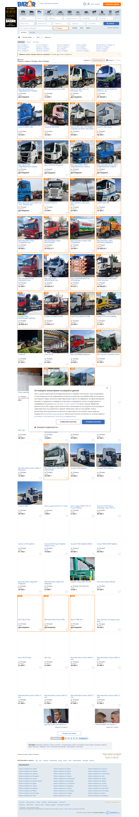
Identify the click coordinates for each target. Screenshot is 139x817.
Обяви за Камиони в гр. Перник (62, 776)
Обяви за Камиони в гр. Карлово (97, 771)
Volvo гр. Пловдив (63, 47)
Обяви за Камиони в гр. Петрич (28, 778)
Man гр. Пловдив (23, 51)
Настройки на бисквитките (44, 416)
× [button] (107, 388)
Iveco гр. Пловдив (42, 45)
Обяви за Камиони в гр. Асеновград (64, 791)
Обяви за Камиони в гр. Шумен (28, 783)
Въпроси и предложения (112, 802)
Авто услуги (79, 746)
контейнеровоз (53, 760)
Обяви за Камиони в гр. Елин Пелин (98, 788)
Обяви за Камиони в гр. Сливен (28, 786)
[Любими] (85, 4)
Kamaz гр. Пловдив (42, 47)
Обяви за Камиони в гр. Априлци (28, 773)
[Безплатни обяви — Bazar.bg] (26, 4)
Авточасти (62, 802)
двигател (91, 760)
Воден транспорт (34, 746)
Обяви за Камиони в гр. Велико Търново (30, 781)
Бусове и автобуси (55, 745)
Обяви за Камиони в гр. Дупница (28, 788)
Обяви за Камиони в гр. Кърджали (63, 786)
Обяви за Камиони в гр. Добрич (97, 781)
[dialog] (69, 408)
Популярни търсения (63, 805)
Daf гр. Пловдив (22, 45)
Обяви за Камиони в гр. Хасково (97, 783)
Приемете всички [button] (93, 422)
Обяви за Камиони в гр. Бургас (62, 773)
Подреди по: (87, 60)
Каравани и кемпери (101, 745)
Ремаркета (43, 746)
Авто (38, 37)
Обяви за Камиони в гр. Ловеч (96, 793)
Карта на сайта (39, 805)
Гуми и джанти (71, 746)
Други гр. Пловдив (62, 51)
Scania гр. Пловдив (63, 45)
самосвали (85, 760)
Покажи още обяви (69, 733)
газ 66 (69, 760)
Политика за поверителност (65, 416)
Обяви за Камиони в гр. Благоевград (64, 778)
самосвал (45, 760)
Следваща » (83, 738)
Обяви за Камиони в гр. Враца (62, 771)
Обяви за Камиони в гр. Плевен (97, 778)
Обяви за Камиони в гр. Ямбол (27, 791)
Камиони (48, 37)
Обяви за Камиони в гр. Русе (96, 776)
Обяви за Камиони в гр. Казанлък (97, 769)
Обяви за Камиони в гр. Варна (62, 769)
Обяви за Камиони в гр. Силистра (97, 786)
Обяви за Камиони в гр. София (28, 769)
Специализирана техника (68, 745)
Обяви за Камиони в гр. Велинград (63, 781)
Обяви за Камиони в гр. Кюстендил (29, 793)
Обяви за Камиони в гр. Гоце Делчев (64, 783)
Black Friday (30, 805)
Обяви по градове (50, 805)
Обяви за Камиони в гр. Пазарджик (29, 776)
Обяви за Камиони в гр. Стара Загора (99, 773)
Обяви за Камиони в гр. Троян (27, 795)
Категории (36, 42)
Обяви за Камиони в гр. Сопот (62, 795)
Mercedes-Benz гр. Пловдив (105, 45)
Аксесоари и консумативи (58, 746)
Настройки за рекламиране (54, 414)
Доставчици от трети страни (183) (66, 404)
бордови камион (77, 760)
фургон (65, 760)
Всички (29, 42)
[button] (46, 427)
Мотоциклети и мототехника (85, 745)
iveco (40, 760)
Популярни (21, 42)
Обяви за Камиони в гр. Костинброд (98, 791)
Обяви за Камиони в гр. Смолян (63, 788)
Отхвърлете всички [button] (68, 422)
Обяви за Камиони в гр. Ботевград (98, 795)
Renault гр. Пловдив (43, 51)
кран (36, 760)
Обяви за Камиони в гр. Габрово (63, 793)
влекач (60, 760)
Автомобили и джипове (42, 745)
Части (48, 746)
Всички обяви (27, 37)
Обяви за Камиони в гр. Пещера (28, 771)
